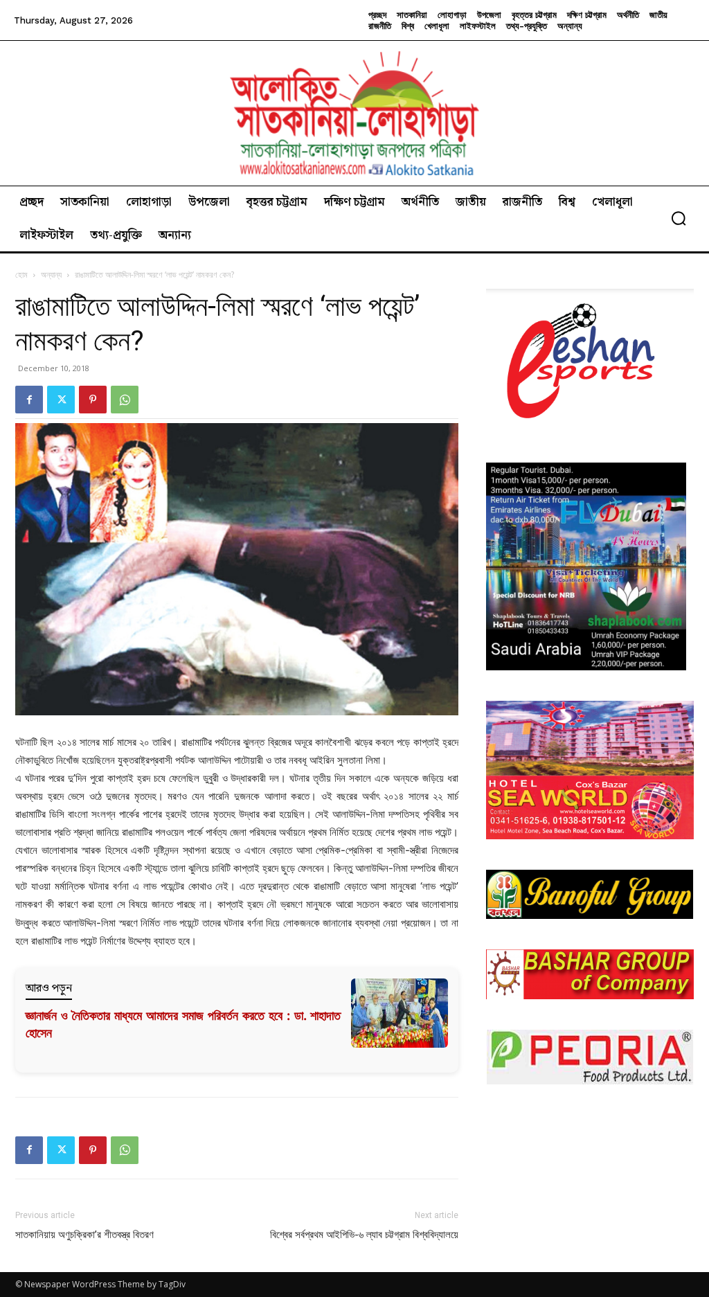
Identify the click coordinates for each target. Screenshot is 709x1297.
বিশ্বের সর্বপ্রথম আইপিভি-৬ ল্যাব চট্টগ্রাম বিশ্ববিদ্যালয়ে (364, 1234)
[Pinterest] (93, 399)
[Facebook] (29, 399)
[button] (678, 218)
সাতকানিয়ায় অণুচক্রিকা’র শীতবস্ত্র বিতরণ (84, 1234)
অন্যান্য (51, 274)
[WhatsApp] (124, 399)
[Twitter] (61, 399)
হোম (21, 274)
